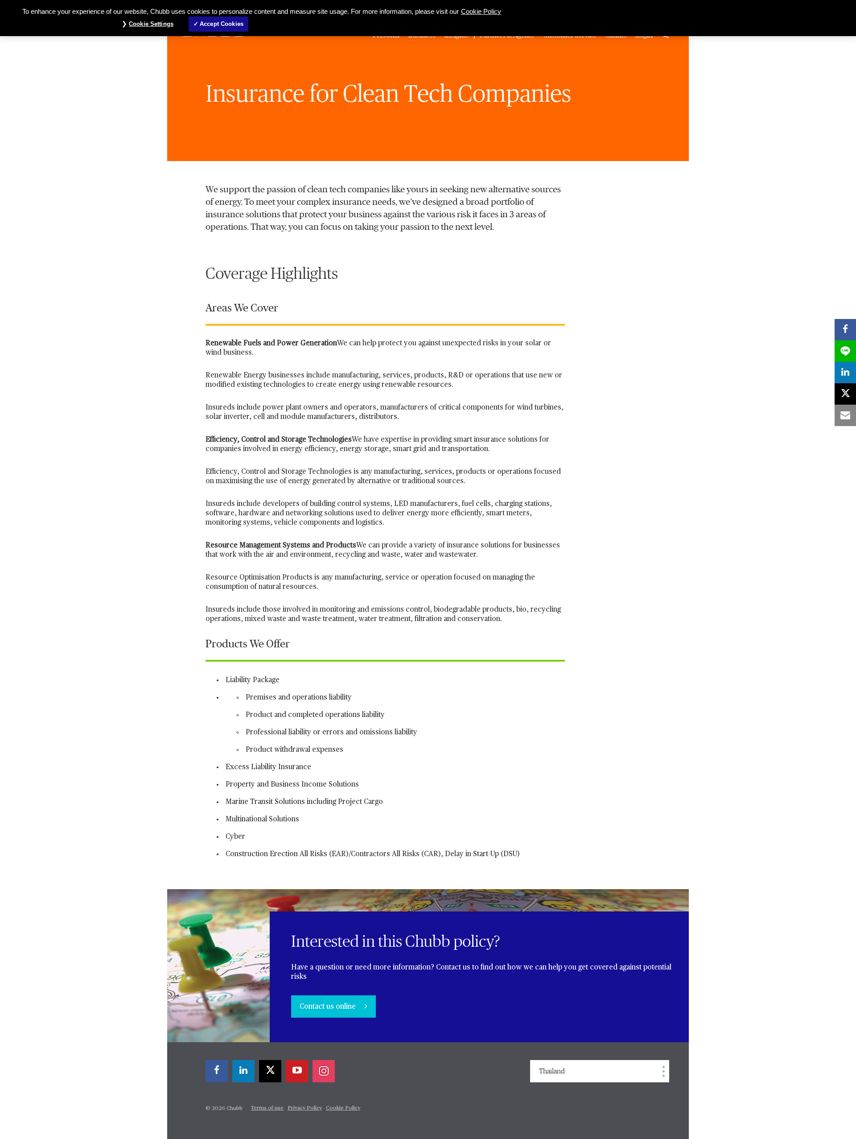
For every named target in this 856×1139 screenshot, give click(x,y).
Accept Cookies (221, 24)
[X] (270, 1071)
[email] (845, 415)
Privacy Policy (305, 1108)
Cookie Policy (343, 1108)
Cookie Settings (151, 24)
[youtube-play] (297, 1071)
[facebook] (217, 1071)
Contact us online (329, 1007)
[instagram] (324, 1071)
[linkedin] (243, 1071)
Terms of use (267, 1108)
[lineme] (845, 351)
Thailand (552, 1071)
